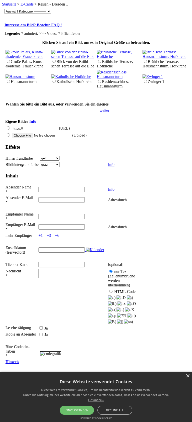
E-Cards (27, 4)
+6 (57, 235)
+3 (49, 235)
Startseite (9, 4)
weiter (104, 110)
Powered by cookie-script (96, 418)
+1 (40, 235)
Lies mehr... (96, 400)
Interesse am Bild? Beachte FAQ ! (33, 25)
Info (32, 121)
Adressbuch (117, 200)
